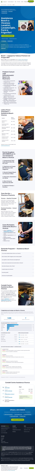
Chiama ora (31, 1)
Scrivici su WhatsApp (8, 390)
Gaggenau (25, 59)
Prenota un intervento (8, 397)
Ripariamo (4, 1)
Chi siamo (18, 1)
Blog (15, 1)
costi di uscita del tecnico (5, 145)
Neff (22, 59)
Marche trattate (10, 1)
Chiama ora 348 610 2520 (8, 35)
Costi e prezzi (3, 441)
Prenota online (26, 1)
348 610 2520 (7, 387)
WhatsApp (4, 41)
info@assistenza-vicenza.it (8, 231)
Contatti (22, 1)
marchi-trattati (9, 4)
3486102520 (3, 48)
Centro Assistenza (3, 4)
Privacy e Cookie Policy (4, 442)
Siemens (20, 59)
